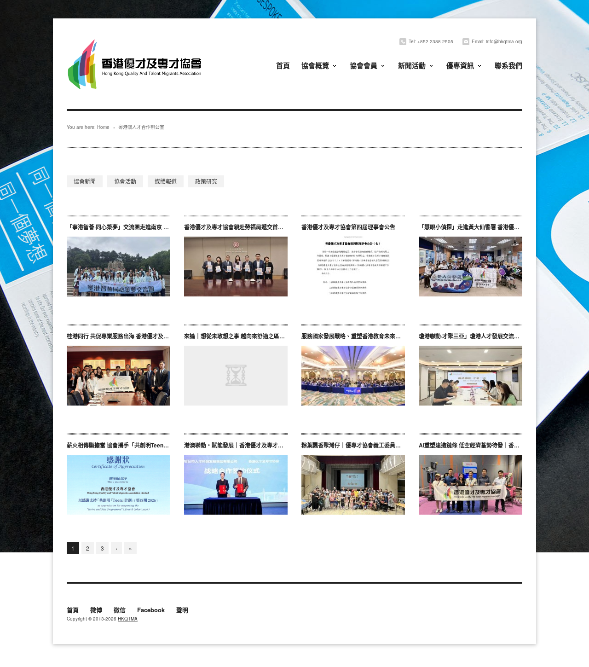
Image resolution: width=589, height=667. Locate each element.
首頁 (283, 65)
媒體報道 (166, 181)
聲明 (182, 610)
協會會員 (363, 65)
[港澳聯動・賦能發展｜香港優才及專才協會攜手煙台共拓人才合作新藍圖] (236, 485)
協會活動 (125, 181)
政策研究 (206, 181)
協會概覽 (315, 65)
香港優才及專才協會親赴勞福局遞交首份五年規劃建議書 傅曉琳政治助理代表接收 (286, 227)
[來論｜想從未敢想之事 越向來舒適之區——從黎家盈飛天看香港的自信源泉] (236, 376)
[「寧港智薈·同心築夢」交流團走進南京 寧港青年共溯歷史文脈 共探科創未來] (118, 266)
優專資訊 (460, 65)
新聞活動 (412, 65)
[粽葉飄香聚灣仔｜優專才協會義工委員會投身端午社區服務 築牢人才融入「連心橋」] (353, 485)
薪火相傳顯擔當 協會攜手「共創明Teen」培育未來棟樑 (134, 445)
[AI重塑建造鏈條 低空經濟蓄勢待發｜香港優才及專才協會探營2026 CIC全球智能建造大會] (470, 485)
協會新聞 (85, 181)
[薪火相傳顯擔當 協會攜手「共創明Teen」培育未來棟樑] (118, 485)
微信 (120, 610)
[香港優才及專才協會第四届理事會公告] (353, 266)
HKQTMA (128, 618)
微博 (96, 610)
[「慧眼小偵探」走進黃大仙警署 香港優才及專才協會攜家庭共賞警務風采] (470, 266)
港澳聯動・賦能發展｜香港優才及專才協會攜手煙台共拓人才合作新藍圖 (272, 445)
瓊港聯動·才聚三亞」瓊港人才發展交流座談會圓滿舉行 (486, 336)
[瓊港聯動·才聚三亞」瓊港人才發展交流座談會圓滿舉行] (470, 376)
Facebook (151, 610)
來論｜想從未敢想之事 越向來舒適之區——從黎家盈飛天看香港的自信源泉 (276, 336)
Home (103, 127)
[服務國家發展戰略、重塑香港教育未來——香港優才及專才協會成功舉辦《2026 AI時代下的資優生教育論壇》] (353, 376)
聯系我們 (508, 65)
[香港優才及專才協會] (136, 40)
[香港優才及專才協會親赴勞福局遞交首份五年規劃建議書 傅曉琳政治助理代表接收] (236, 266)
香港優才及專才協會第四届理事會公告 (348, 227)
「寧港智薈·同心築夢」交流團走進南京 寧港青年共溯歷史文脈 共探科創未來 (160, 227)
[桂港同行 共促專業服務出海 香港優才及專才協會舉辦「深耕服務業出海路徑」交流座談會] (118, 376)
